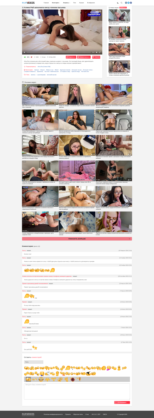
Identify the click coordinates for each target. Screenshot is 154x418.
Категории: (29, 70)
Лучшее (81, 2)
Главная (46, 2)
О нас (87, 414)
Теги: (28, 74)
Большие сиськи (76, 70)
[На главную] (28, 3)
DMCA (105, 414)
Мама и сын (49, 70)
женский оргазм (51, 74)
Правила (68, 414)
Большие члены (88, 70)
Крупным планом (65, 70)
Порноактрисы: (31, 66)
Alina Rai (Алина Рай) (44, 66)
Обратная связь (78, 414)
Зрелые (36, 70)
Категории (55, 2)
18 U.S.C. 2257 (96, 414)
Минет (57, 70)
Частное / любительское (51, 71)
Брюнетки (40, 71)
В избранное (91, 2)
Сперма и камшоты (30, 71)
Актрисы (66, 2)
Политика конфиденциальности (53, 414)
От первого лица (65, 71)
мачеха (33, 74)
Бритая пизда (76, 71)
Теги (74, 2)
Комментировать (85, 57)
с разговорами (41, 74)
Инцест (42, 70)
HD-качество (85, 71)
